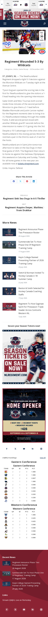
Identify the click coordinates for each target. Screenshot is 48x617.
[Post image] (9, 232)
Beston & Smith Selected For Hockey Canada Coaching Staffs (31, 291)
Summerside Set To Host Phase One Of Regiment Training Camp (29, 244)
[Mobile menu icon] (4, 23)
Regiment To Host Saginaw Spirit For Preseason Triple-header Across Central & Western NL (31, 308)
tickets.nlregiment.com (28, 163)
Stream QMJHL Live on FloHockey (16, 600)
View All (43, 458)
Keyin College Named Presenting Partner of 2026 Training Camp (31, 260)
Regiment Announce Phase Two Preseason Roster (30, 231)
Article (7, 32)
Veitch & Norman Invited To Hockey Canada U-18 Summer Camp (31, 275)
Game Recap (9, 36)
